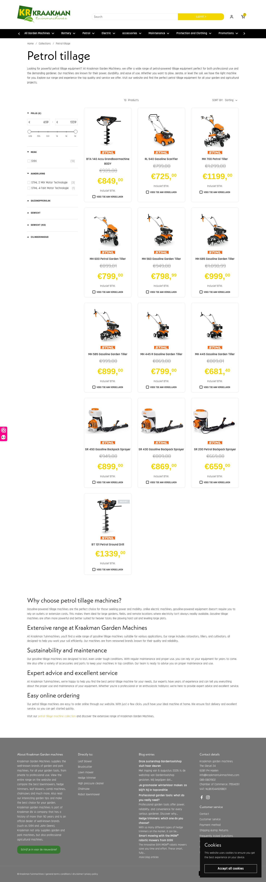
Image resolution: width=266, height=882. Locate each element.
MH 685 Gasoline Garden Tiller (215, 259)
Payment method (210, 825)
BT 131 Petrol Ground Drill (108, 544)
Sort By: (217, 100)
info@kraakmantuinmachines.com (219, 775)
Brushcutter (85, 767)
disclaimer (78, 874)
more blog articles (148, 857)
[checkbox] (53, 161)
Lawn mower (86, 772)
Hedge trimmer (87, 778)
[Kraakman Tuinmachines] (43, 14)
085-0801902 (208, 780)
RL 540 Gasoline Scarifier (161, 159)
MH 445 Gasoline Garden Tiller (215, 354)
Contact (204, 814)
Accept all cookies (231, 868)
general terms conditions (58, 874)
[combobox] (135, 16)
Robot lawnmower (89, 794)
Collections (45, 43)
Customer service (210, 819)
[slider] (29, 131)
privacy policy (91, 874)
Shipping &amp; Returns (214, 830)
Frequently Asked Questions (216, 836)
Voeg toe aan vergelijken (110, 196)
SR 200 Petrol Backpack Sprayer (215, 449)
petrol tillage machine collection (57, 716)
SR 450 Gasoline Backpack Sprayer (107, 449)
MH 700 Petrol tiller (215, 159)
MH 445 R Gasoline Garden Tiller (161, 354)
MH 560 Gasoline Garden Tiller (161, 259)
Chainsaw (84, 789)
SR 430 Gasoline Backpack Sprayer (161, 449)
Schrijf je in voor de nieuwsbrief (39, 849)
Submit (200, 17)
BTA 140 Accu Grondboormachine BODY (107, 161)
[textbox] (40, 122)
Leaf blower (85, 761)
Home (30, 43)
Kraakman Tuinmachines (32, 874)
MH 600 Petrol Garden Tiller (108, 259)
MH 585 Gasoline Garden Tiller (107, 354)
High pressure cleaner (91, 783)
